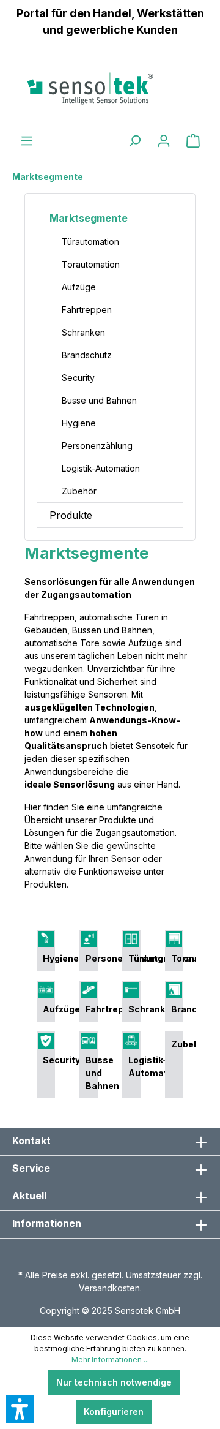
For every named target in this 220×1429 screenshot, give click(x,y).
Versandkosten (109, 1288)
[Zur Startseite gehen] (110, 88)
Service (31, 1168)
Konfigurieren (114, 1411)
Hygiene (79, 423)
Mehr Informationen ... (110, 1359)
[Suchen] (134, 141)
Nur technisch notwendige (114, 1382)
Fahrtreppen (87, 309)
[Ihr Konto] (163, 141)
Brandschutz (87, 355)
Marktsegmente (89, 218)
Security (78, 377)
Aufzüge (79, 287)
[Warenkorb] (193, 141)
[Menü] (27, 141)
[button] (20, 1409)
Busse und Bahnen (99, 400)
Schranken (83, 332)
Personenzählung (97, 445)
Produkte (71, 515)
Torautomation (91, 264)
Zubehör (79, 491)
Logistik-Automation (101, 468)
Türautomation (90, 241)
